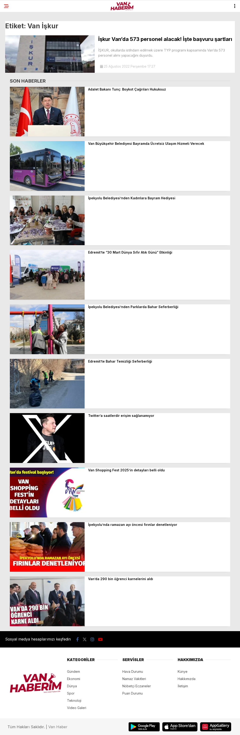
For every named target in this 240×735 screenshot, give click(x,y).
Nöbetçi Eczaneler (136, 686)
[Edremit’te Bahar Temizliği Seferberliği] (47, 407)
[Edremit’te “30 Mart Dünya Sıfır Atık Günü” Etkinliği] (47, 298)
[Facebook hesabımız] (77, 639)
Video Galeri (76, 708)
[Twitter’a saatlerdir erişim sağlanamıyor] (47, 462)
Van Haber (58, 726)
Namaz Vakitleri (134, 679)
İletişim (183, 686)
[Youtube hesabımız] (100, 639)
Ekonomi (73, 679)
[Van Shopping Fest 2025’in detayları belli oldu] (47, 516)
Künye (183, 671)
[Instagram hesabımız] (92, 639)
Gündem (73, 671)
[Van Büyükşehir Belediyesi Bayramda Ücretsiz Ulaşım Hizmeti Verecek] (47, 190)
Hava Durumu (132, 671)
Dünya (72, 686)
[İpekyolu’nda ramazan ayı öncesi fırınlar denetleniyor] (47, 570)
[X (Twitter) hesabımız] (84, 639)
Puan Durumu (132, 693)
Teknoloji (74, 700)
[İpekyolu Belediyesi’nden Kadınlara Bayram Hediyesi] (47, 244)
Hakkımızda (186, 679)
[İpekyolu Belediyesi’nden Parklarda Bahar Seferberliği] (47, 353)
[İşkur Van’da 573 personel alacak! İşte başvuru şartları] (50, 71)
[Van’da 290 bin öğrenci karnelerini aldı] (47, 625)
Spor (71, 693)
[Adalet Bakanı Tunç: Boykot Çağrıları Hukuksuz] (47, 135)
